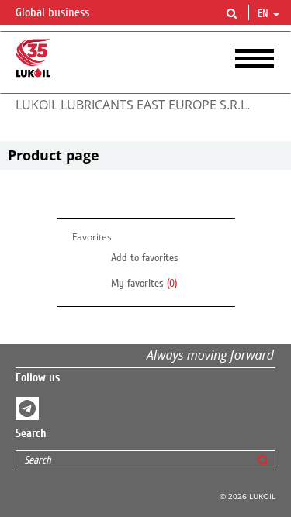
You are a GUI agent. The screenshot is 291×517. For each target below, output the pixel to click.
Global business (54, 12)
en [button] (265, 14)
